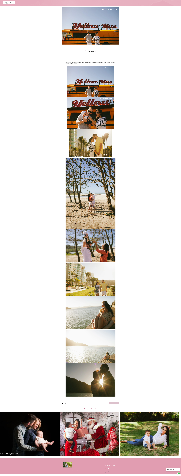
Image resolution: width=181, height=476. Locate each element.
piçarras (71, 57)
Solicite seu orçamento (113, 396)
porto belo (67, 57)
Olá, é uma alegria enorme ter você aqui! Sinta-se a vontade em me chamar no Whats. (172, 470)
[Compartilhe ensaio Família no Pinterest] (65, 397)
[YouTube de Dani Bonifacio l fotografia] (108, 468)
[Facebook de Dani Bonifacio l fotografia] (105, 468)
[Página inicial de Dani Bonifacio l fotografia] (11, 2)
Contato (107, 471)
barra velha (75, 57)
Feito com (90, 475)
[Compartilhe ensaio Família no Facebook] (62, 397)
